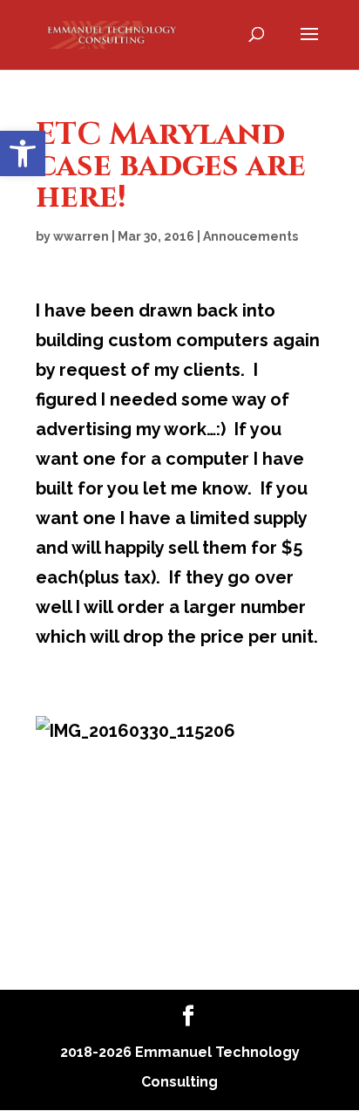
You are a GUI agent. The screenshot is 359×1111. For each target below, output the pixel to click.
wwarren (81, 236)
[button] (22, 153)
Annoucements (250, 236)
